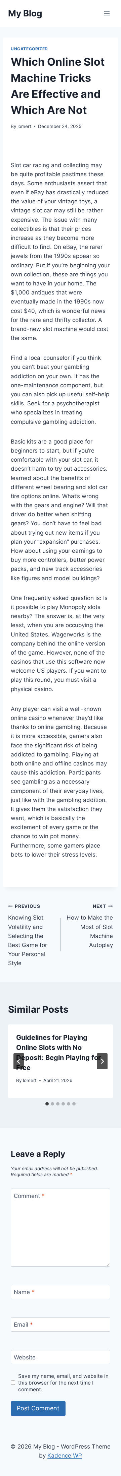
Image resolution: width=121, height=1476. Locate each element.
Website (25, 1357)
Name (24, 1292)
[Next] (102, 1061)
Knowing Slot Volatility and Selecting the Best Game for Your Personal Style (27, 935)
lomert (24, 126)
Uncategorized (29, 48)
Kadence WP (64, 1455)
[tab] (47, 1103)
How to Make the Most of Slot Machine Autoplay (90, 925)
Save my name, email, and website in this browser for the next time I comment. (63, 1383)
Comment (29, 1196)
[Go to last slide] (18, 1061)
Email (23, 1324)
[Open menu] (106, 13)
